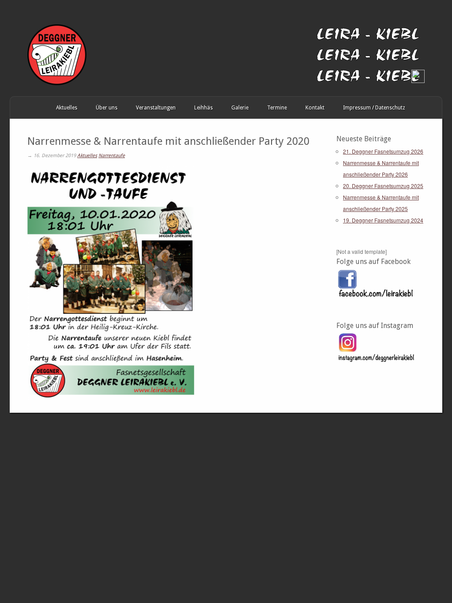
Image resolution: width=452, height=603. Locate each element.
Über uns (106, 108)
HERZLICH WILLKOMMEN (37, 108)
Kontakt (314, 108)
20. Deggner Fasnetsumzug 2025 (383, 185)
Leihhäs (203, 108)
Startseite (19, 108)
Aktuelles (66, 108)
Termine (277, 108)
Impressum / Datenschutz (374, 108)
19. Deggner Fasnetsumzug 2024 (383, 220)
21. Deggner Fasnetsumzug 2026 (383, 151)
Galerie (240, 108)
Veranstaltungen (156, 108)
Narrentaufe (111, 155)
